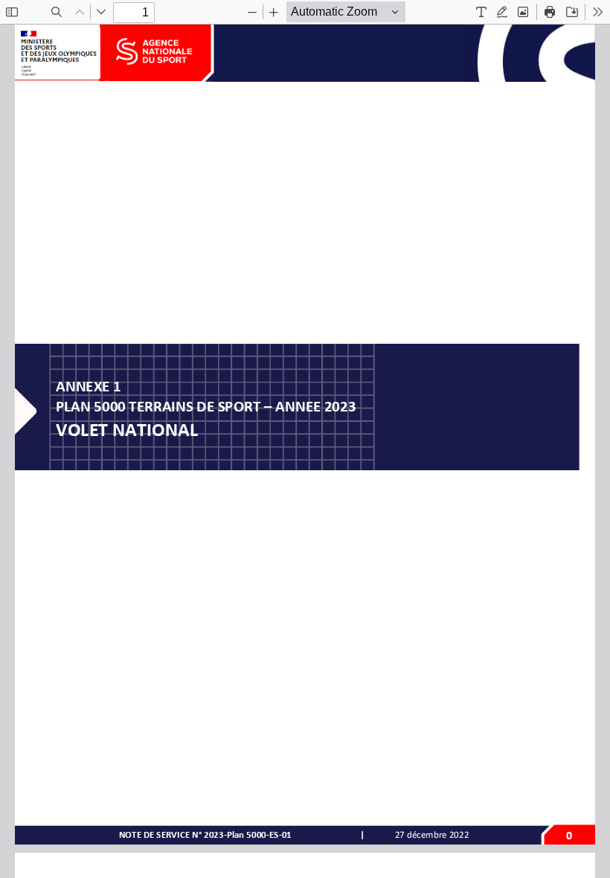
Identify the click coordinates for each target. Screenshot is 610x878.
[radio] (481, 11)
